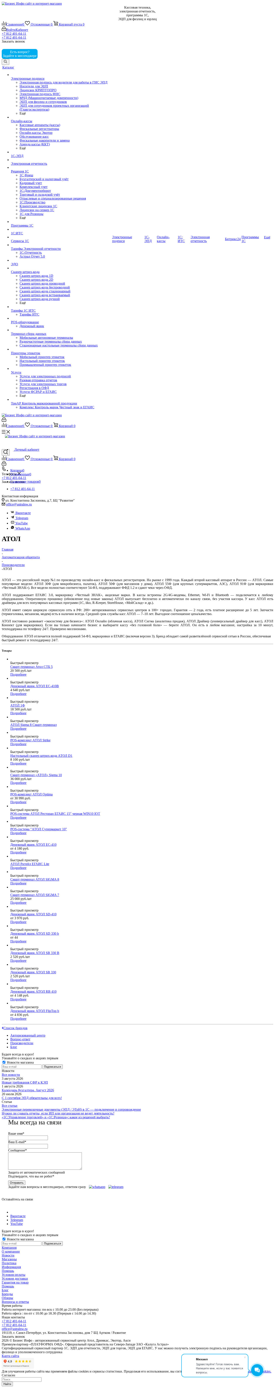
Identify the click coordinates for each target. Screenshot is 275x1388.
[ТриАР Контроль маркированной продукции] (61, 400)
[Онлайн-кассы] (61, 117)
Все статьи (9, 1105)
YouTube (21, 523)
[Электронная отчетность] (61, 160)
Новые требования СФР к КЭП (25, 1082)
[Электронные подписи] (61, 75)
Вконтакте (23, 513)
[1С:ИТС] (61, 229)
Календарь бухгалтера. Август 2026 (28, 1090)
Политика (9, 1263)
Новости (8, 1255)
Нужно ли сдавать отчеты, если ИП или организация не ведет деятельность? (58, 1113)
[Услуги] (61, 369)
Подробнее (18, 674)
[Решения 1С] (61, 167)
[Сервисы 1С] (61, 237)
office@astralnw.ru (19, 504)
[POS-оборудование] (61, 318)
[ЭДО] (61, 260)
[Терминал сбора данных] (61, 330)
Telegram (21, 518)
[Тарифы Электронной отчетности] (61, 245)
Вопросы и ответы (15, 1302)
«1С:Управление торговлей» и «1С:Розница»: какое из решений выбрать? (56, 1117)
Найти (7, 1384)
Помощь (8, 1271)
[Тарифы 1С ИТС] (61, 307)
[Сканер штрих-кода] (61, 268)
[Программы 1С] (61, 222)
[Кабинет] (4, 420)
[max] (45, 56)
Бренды (7, 1294)
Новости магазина (20, 1062)
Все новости (11, 1075)
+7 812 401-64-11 (14, 33)
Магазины (9, 1259)
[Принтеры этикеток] (61, 349)
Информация (11, 1267)
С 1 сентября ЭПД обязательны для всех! (32, 1098)
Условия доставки (15, 1278)
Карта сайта (10, 1356)
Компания (9, 1247)
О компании (11, 1251)
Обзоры (7, 1298)
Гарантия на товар (15, 1282)
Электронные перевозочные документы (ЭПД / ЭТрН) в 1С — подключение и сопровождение (71, 1109)
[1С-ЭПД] (61, 152)
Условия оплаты (13, 1275)
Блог (5, 1290)
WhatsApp (22, 528)
